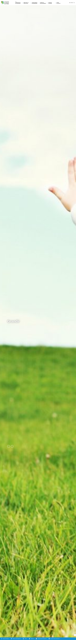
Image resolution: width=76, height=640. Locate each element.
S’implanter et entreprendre (34, 3)
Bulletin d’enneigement (17, 638)
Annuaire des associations (55, 638)
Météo (26, 638)
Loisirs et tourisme (50, 3)
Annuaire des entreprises (42, 638)
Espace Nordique (6, 638)
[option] (38, 321)
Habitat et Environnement (43, 3)
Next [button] (12, 446)
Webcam (32, 638)
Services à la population (26, 3)
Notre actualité (58, 3)
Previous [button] (8, 446)
